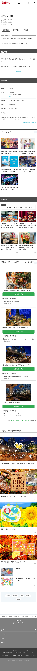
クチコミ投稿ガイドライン (21, 652)
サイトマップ (8, 650)
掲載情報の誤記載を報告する (29, 122)
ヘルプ (31, 652)
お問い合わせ (4, 655)
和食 (19, 599)
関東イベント (25, 616)
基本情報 (4, 80)
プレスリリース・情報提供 (16, 655)
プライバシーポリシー (25, 650)
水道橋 (8, 595)
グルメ (28, 595)
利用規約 (15, 650)
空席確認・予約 (18, 294)
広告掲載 (27, 655)
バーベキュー (15, 420)
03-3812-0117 (12, 113)
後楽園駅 (15, 595)
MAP (10, 96)
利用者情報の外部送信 (7, 652)
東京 (22, 595)
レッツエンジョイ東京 (7, 616)
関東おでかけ (17, 616)
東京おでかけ (33, 616)
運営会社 (33, 655)
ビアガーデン (24, 420)
